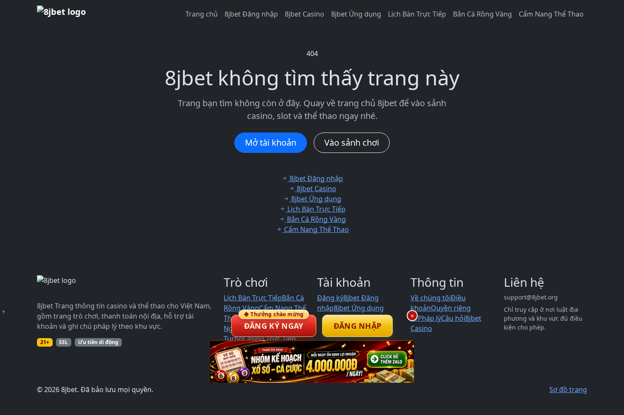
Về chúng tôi (430, 297)
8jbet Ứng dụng (356, 14)
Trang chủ (202, 14)
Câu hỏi (453, 318)
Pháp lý (429, 318)
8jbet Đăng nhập (251, 14)
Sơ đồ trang (568, 389)
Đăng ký (330, 297)
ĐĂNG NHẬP (358, 326)
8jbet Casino (304, 14)
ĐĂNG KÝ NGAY (274, 323)
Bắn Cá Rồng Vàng (482, 14)
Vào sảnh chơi (351, 142)
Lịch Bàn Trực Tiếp (417, 14)
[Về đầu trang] (3, 312)
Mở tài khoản (270, 142)
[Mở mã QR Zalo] (312, 361)
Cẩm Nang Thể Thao (551, 14)
